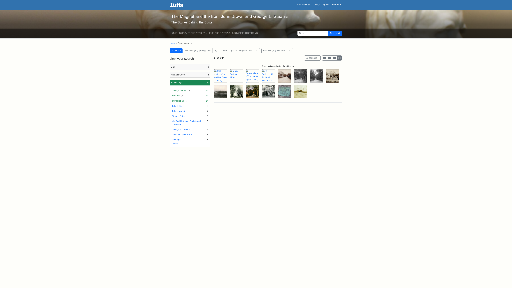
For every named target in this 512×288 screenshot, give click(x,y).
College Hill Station (181, 129)
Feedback (336, 4)
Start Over (176, 50)
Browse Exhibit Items (245, 33)
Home (174, 33)
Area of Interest (178, 75)
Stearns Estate (179, 116)
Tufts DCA (177, 106)
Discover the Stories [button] (192, 33)
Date (173, 67)
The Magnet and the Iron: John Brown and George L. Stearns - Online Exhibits (176, 4)
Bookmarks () (303, 4)
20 (311, 58)
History (316, 4)
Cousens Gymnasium (182, 134)
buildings (176, 140)
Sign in (325, 4)
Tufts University (179, 111)
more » (175, 143)
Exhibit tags (176, 82)
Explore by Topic (219, 33)
